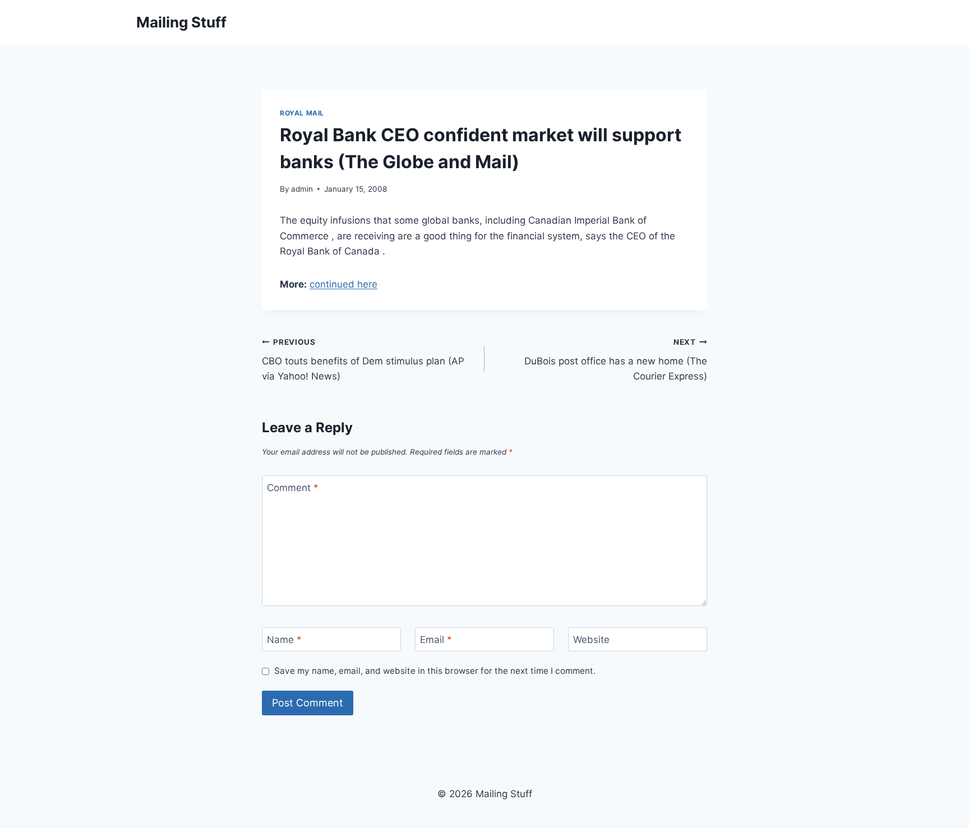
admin (302, 188)
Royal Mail (302, 113)
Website (591, 639)
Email (436, 639)
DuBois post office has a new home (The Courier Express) (615, 359)
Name (284, 639)
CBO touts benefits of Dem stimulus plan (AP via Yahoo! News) (363, 359)
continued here (343, 284)
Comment (293, 487)
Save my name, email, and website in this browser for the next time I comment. (435, 670)
